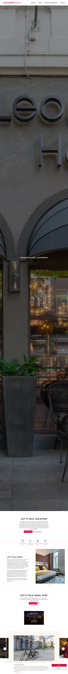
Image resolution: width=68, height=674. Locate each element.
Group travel (34, 620)
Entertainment (34, 621)
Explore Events (38, 531)
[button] (50, 584)
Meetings (33, 2)
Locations (62, 2)
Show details (16, 671)
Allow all (59, 665)
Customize (58, 668)
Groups (40, 2)
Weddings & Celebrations (50, 2)
